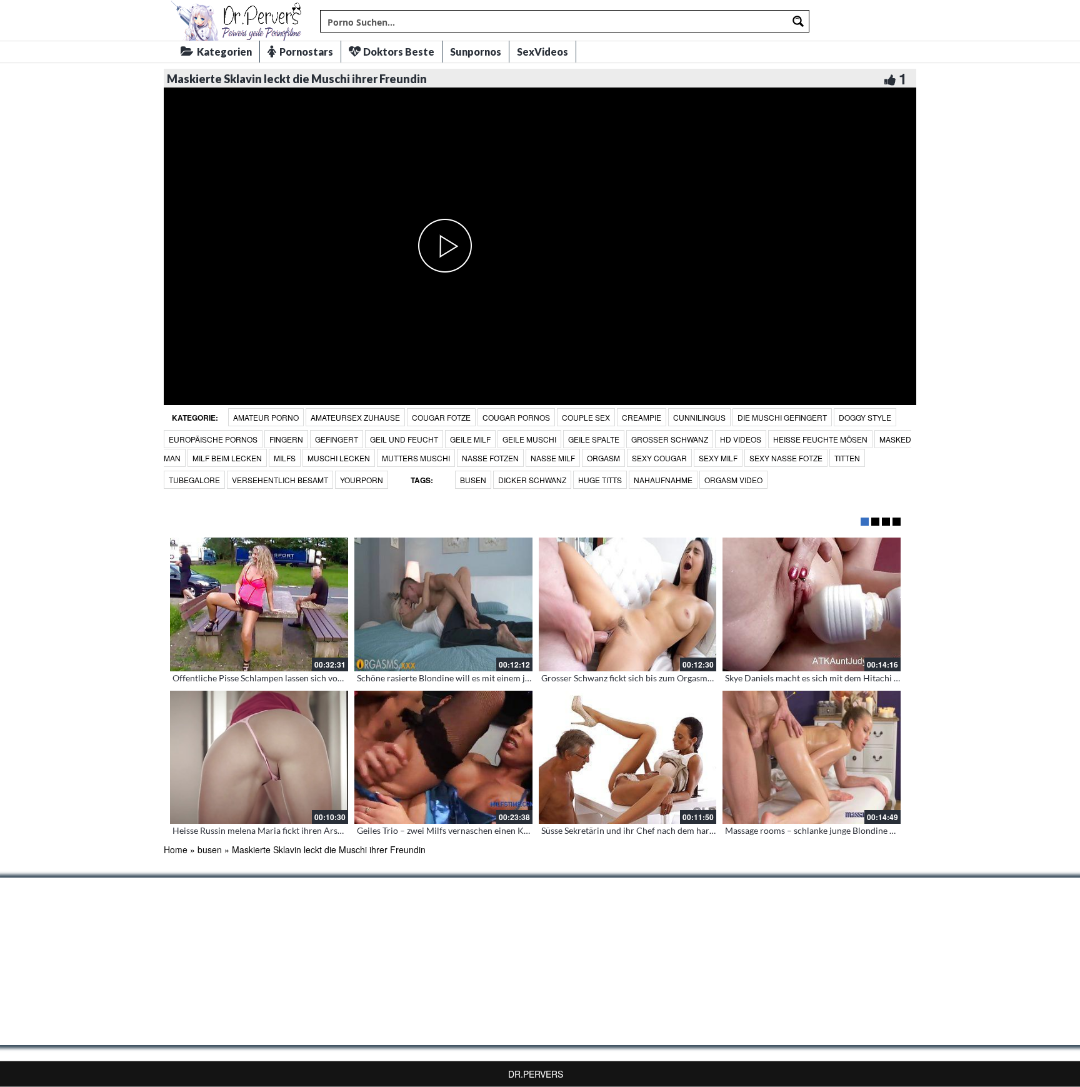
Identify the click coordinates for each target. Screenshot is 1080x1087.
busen (473, 479)
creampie (641, 417)
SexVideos (542, 52)
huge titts (600, 479)
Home (176, 849)
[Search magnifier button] (798, 21)
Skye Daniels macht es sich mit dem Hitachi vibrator (825, 678)
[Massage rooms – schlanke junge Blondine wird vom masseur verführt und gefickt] (811, 757)
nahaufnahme (663, 479)
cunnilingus (699, 417)
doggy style (865, 417)
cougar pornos (516, 417)
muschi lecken (339, 458)
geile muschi (529, 439)
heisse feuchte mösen (820, 439)
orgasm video (733, 479)
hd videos (740, 439)
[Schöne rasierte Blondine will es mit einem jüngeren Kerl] (443, 604)
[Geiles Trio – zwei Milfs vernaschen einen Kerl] (443, 757)
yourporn (361, 479)
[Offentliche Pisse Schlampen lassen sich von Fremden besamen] (259, 604)
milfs (285, 458)
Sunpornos (475, 52)
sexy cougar (659, 458)
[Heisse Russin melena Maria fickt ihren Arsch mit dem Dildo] (259, 757)
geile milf (470, 439)
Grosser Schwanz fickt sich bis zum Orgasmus (628, 678)
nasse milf (553, 458)
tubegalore (194, 479)
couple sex (586, 417)
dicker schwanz (532, 479)
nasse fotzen (490, 458)
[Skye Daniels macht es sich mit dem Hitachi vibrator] (811, 604)
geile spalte (593, 439)
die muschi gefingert (782, 417)
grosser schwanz (669, 439)
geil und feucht (404, 439)
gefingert (336, 439)
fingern (286, 439)
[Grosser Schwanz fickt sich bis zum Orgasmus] (628, 604)
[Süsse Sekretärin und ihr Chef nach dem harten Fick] (628, 757)
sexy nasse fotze (785, 458)
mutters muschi (416, 458)
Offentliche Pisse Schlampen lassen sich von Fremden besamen (294, 678)
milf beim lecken (227, 458)
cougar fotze (441, 417)
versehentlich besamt (280, 479)
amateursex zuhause (355, 417)
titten (847, 458)
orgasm (603, 458)
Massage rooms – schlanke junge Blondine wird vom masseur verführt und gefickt (882, 830)
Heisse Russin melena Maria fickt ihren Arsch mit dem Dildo (288, 830)
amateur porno (266, 417)
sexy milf (718, 458)
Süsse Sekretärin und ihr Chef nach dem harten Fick (640, 830)
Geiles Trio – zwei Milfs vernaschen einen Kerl (445, 830)
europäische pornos (213, 439)
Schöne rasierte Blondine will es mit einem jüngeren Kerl (466, 678)
